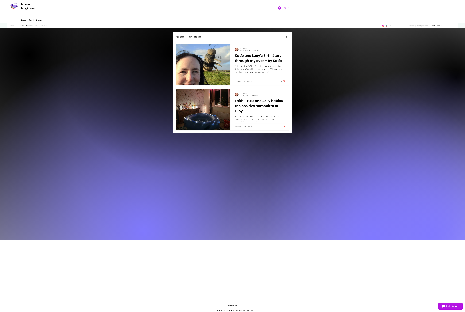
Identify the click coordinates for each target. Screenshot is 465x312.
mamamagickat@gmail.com (418, 26)
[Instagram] (383, 26)
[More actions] (284, 49)
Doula (32, 8)
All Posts (180, 36)
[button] (286, 37)
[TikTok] (386, 26)
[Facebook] (390, 26)
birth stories (195, 36)
